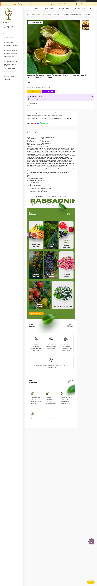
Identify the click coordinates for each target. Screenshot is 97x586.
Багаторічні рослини (9, 76)
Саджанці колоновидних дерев (10, 65)
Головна (37, 8)
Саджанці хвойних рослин (10, 53)
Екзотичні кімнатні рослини (10, 48)
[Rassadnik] (11, 14)
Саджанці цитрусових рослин (11, 50)
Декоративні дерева (9, 71)
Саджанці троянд (8, 58)
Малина (66, 242)
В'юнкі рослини (7, 79)
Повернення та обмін (79, 8)
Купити (34, 91)
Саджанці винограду (9, 56)
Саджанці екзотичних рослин (11, 45)
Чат (92, 582)
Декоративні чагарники (10, 68)
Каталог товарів (7, 34)
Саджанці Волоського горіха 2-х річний (41, 14)
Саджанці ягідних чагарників (11, 39)
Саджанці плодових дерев (10, 61)
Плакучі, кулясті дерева (9, 73)
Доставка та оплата (64, 8)
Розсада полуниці (8, 37)
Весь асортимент (36, 313)
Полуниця (66, 240)
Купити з (46, 91)
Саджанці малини (8, 42)
